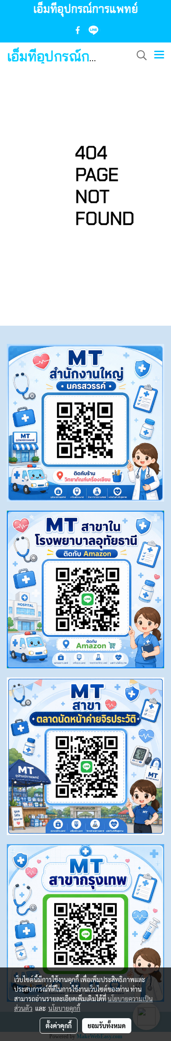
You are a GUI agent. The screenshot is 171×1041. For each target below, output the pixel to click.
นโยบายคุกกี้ (64, 1008)
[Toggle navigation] (159, 55)
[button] (139, 55)
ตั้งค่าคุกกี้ (59, 1025)
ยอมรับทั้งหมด (107, 1025)
